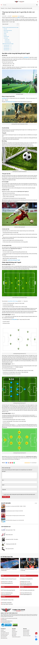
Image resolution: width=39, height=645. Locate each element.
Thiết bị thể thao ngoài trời (16, 636)
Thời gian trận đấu (6, 36)
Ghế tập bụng (14, 632)
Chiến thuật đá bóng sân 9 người (8, 43)
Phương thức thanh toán (5, 634)
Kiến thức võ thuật (26, 634)
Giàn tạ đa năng (14, 631)
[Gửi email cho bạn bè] (10, 463)
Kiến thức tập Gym (26, 631)
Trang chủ (2, 8)
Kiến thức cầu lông (26, 632)
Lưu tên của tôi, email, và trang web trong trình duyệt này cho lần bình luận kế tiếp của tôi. (19, 494)
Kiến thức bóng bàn (26, 630)
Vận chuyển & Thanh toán (5, 632)
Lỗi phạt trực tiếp (7, 39)
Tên (3, 480)
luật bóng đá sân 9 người (10, 101)
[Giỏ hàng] (37, 1)
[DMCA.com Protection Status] (15, 625)
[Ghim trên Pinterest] (12, 463)
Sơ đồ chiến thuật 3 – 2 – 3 (7, 45)
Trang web (4, 489)
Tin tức (6, 8)
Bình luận (4, 471)
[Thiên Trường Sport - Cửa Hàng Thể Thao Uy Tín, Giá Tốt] (19, 2)
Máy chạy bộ (14, 635)
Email (3, 484)
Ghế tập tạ (13, 630)
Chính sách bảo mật (4, 638)
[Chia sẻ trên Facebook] (6, 463)
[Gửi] (37, 5)
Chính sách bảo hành (4, 635)
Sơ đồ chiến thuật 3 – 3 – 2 (7, 46)
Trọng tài (5, 33)
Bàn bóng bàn (14, 634)
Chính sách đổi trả (3, 636)
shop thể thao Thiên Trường (12, 301)
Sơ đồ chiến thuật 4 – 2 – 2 (7, 49)
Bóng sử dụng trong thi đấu (8, 30)
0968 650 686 (4, 619)
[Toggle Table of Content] (17, 24)
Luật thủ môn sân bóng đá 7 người (13, 260)
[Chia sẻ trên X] (8, 463)
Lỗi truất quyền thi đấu (8, 42)
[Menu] (1, 5)
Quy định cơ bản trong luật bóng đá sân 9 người (10, 27)
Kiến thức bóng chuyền (26, 635)
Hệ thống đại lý (3, 631)
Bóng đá (9, 8)
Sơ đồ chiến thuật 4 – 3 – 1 (7, 48)
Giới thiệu (2, 630)
